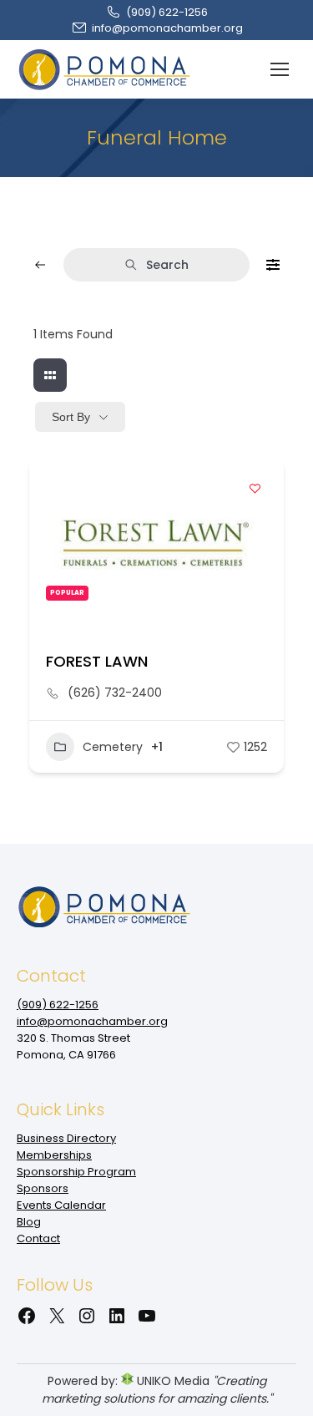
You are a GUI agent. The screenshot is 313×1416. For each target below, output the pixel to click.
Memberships (54, 1155)
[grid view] (50, 375)
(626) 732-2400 (115, 692)
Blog (29, 1222)
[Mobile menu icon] (279, 69)
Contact (38, 1238)
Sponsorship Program (76, 1172)
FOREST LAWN (97, 661)
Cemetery (113, 746)
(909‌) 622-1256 (167, 12)
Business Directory (66, 1138)
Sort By (71, 417)
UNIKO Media (172, 1381)
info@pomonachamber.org (167, 28)
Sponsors (42, 1188)
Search (167, 264)
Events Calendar (61, 1205)
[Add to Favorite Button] (254, 487)
